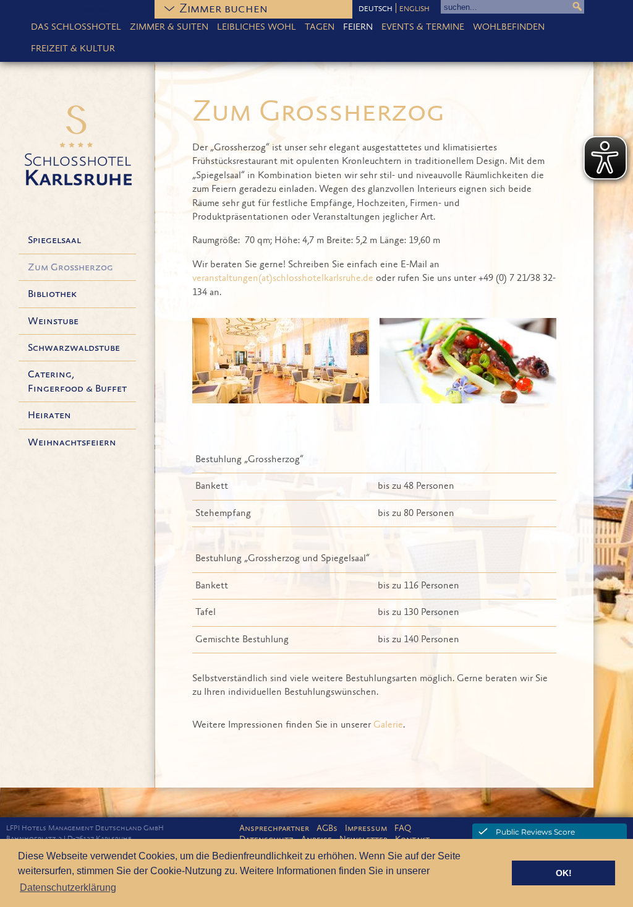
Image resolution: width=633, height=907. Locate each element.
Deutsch (376, 9)
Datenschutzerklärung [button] (68, 887)
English (414, 9)
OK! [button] (564, 873)
